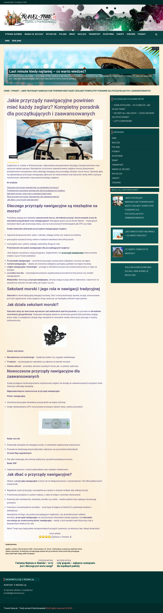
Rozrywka (108, 34)
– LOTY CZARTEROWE (122, 121)
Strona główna (13, 34)
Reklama (16, 41)
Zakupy (120, 34)
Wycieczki (51, 34)
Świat (72, 34)
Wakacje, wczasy (34, 34)
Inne (7, 41)
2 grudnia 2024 (13, 163)
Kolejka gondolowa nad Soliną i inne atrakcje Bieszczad (138, 271)
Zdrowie (131, 34)
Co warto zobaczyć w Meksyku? (34, 71)
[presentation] (153, 48)
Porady (142, 34)
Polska (63, 34)
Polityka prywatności (13, 598)
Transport (94, 34)
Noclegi (82, 34)
